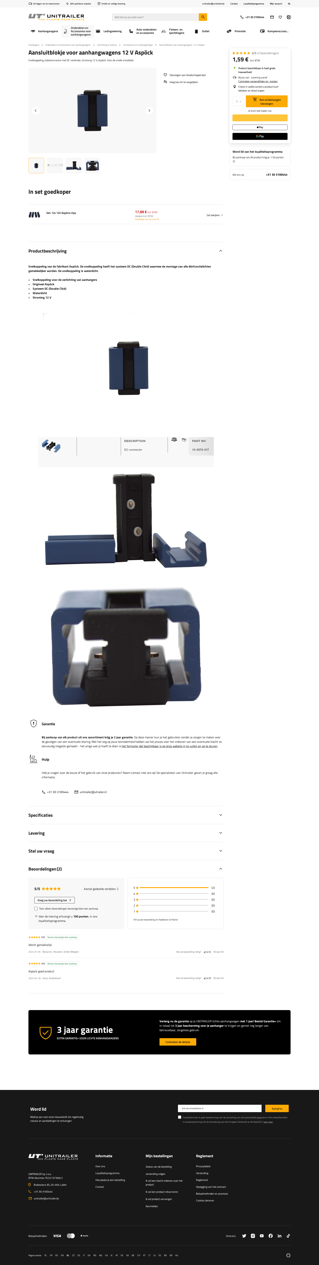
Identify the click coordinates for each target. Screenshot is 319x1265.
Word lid (38, 1109)
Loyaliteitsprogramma (253, 3)
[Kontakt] (59, 1161)
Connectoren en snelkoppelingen (138, 45)
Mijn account (276, 3)
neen (219, 952)
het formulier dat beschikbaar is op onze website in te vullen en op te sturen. (170, 746)
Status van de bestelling (159, 1167)
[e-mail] (272, 17)
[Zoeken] (203, 17)
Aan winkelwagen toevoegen (270, 102)
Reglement (202, 1180)
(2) (268, 53)
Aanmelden (152, 1206)
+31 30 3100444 (254, 17)
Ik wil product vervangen (159, 1199)
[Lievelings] (280, 17)
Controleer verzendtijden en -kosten (258, 81)
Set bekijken (213, 215)
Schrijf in (277, 1109)
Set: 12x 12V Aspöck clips (61, 213)
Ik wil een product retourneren (162, 1192)
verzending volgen (155, 1174)
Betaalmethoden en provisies (212, 1193)
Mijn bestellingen (159, 1156)
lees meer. (268, 1122)
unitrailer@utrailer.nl (93, 792)
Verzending (202, 1173)
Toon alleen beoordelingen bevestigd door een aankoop (68, 908)
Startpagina (33, 45)
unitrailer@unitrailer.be (46, 1198)
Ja (208, 952)
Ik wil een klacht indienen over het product (164, 1182)
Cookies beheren (205, 1200)
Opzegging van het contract (211, 1187)
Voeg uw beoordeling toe (52, 900)
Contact (234, 3)
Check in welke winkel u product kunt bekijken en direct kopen (258, 88)
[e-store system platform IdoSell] (288, 1255)
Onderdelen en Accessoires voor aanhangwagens (68, 45)
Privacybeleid (203, 1166)
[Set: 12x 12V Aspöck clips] (34, 215)
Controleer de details (178, 1042)
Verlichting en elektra (107, 45)
